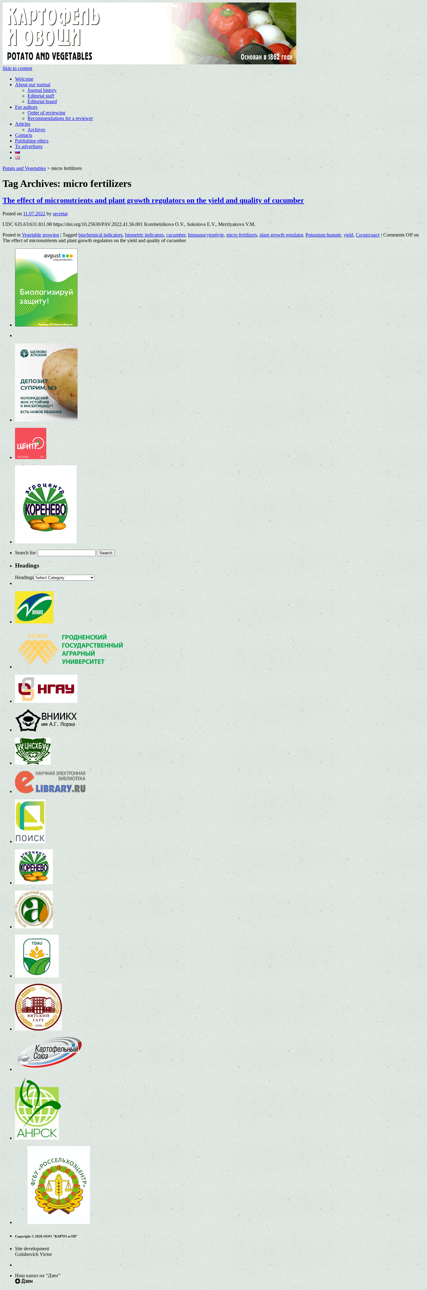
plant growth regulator (281, 235)
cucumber (175, 235)
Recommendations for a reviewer (60, 118)
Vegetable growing (40, 235)
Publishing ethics (31, 140)
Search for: (26, 552)
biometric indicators (144, 235)
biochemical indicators (100, 235)
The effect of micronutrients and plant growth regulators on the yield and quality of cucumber (153, 200)
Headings (24, 577)
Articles (22, 124)
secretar (60, 213)
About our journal (32, 84)
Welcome (24, 79)
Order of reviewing (46, 112)
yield (348, 235)
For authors (26, 107)
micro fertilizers (241, 235)
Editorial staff (41, 95)
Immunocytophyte (206, 235)
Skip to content (17, 68)
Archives (36, 129)
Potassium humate (323, 235)
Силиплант (368, 235)
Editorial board (42, 101)
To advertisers (29, 146)
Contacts (23, 135)
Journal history (42, 90)
